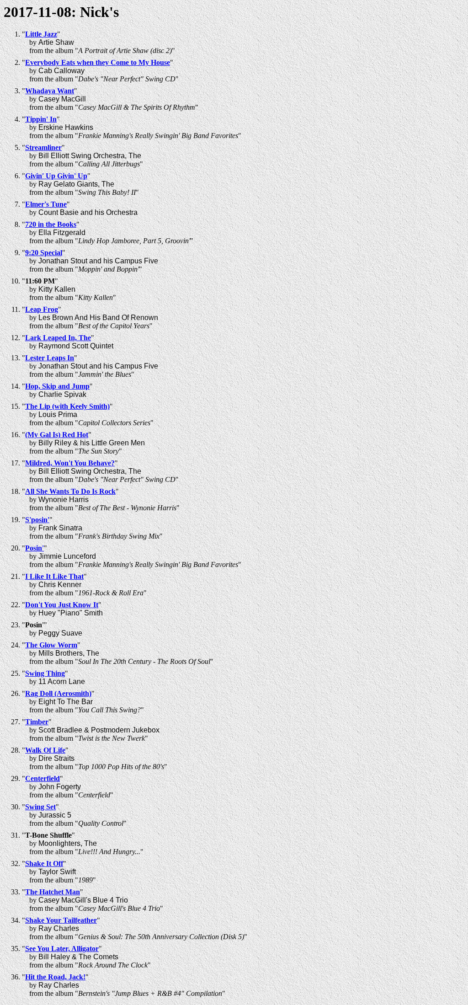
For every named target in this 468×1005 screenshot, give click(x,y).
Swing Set (40, 807)
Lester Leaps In (49, 358)
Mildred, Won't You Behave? (70, 463)
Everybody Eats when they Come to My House (97, 62)
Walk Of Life (45, 750)
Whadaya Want (49, 91)
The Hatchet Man (52, 892)
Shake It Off (44, 863)
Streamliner (43, 147)
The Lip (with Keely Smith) (67, 406)
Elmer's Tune (46, 204)
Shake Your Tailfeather (61, 920)
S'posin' (37, 520)
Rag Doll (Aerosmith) (58, 693)
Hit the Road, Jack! (55, 977)
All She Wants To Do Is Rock (70, 491)
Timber (36, 722)
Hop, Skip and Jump (57, 386)
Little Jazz (41, 34)
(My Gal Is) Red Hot (56, 434)
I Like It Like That (54, 576)
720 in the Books (50, 224)
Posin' (34, 548)
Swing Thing (45, 673)
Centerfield (42, 778)
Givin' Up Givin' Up (56, 176)
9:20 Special (43, 253)
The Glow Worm (51, 645)
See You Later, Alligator (62, 948)
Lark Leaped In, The (58, 338)
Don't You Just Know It (61, 605)
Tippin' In (41, 119)
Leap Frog (41, 309)
